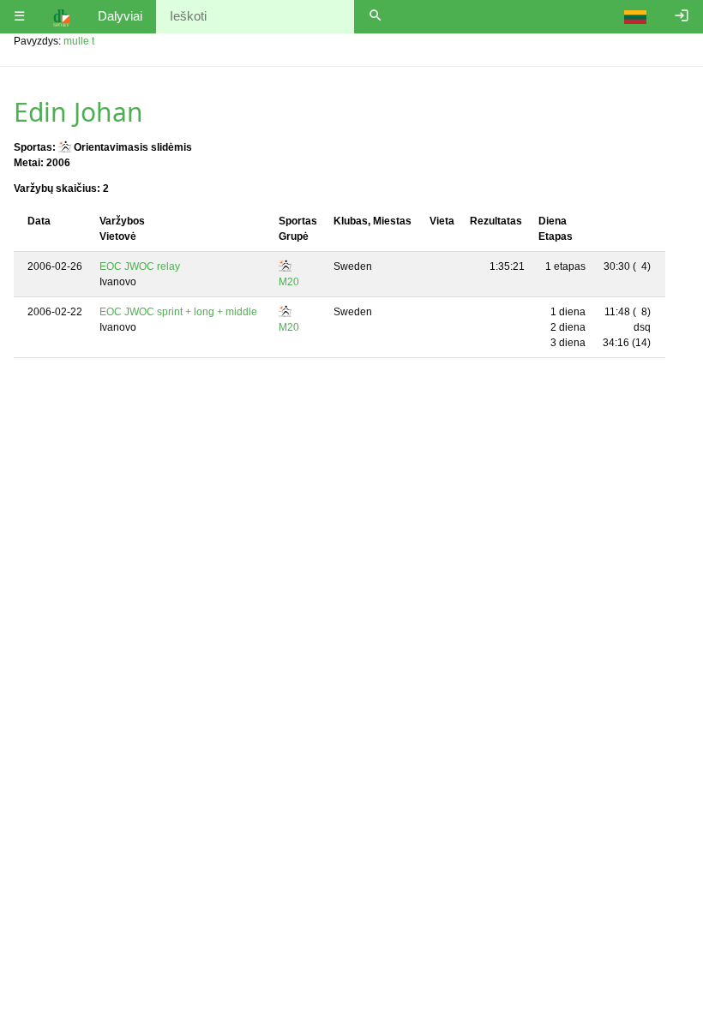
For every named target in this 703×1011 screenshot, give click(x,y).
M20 (289, 282)
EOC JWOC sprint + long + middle (178, 312)
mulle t (78, 41)
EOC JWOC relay (139, 266)
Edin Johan (78, 111)
